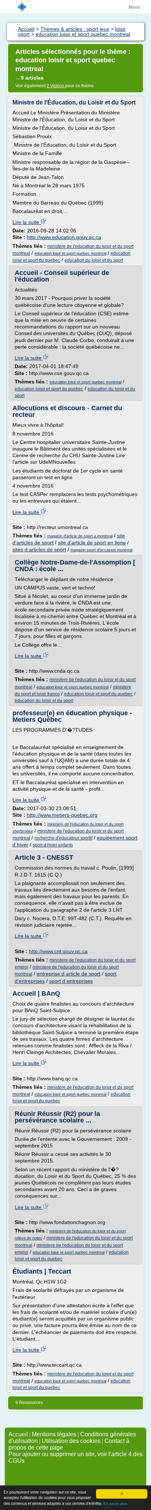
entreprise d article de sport (68, 974)
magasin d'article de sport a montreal (80, 536)
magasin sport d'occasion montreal (101, 550)
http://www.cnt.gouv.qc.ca (58, 951)
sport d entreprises (71, 981)
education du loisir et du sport (94, 260)
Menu (134, 7)
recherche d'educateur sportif (63, 838)
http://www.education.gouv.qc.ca (64, 237)
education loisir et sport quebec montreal (70, 253)
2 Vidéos (56, 85)
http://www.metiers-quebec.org (62, 815)
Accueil (18, 1434)
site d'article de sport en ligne (92, 542)
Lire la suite (26, 222)
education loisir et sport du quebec (49, 389)
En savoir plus (115, 1504)
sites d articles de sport (39, 549)
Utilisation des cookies (71, 1441)
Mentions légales (54, 1434)
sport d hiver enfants (53, 845)
